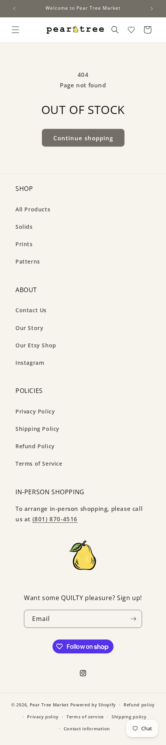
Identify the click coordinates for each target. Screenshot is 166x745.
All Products (32, 209)
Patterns (27, 261)
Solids (24, 226)
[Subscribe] (133, 619)
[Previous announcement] (14, 8)
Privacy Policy (35, 411)
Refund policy (139, 705)
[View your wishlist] (131, 29)
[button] (15, 29)
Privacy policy (43, 716)
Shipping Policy (37, 428)
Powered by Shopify (93, 705)
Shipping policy (129, 716)
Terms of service (85, 716)
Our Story (29, 328)
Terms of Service (39, 463)
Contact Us (31, 310)
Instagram (29, 362)
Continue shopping (83, 138)
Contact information (87, 728)
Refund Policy (35, 446)
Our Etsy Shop (35, 345)
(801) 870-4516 (55, 519)
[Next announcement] (151, 8)
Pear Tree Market (49, 705)
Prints (24, 244)
